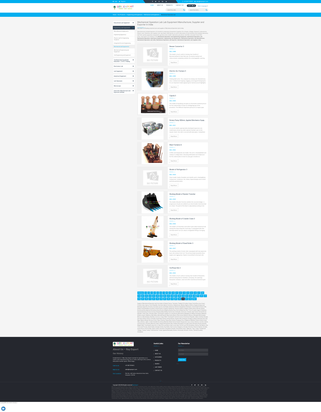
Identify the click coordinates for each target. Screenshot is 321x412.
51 (186, 299)
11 (176, 293)
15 (191, 293)
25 (161, 296)
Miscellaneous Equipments (121, 31)
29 (175, 296)
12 (180, 293)
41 (150, 299)
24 (157, 296)
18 (202, 293)
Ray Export (135, 385)
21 (146, 296)
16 (195, 293)
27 (168, 296)
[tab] (124, 23)
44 (161, 299)
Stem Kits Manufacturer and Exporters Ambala (122, 91)
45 (164, 299)
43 (157, 299)
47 (172, 299)
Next (194, 299)
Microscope (117, 86)
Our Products (121, 14)
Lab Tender (158, 367)
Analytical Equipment (120, 76)
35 (198, 296)
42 (153, 299)
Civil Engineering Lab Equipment (122, 55)
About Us (160, 5)
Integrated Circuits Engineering (122, 43)
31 (183, 296)
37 (205, 296)
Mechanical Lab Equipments (151, 14)
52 (190, 299)
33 (190, 296)
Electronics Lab (118, 66)
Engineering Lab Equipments (134, 14)
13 (184, 293)
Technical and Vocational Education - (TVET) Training (122, 60)
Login (115, 1)
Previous (140, 293)
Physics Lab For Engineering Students (121, 38)
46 (168, 299)
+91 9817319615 (188, 1)
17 (199, 293)
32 (187, 296)
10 (173, 293)
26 (164, 296)
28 (172, 296)
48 (175, 299)
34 (194, 296)
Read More (174, 62)
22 (150, 296)
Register (123, 1)
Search (157, 363)
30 (179, 296)
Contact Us (179, 5)
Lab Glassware (118, 81)
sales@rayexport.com (202, 1)
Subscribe (182, 359)
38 (139, 299)
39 (142, 299)
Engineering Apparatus (120, 34)
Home (152, 5)
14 (188, 293)
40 (146, 299)
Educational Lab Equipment (122, 23)
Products (169, 5)
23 (153, 296)
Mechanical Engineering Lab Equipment (121, 50)
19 (139, 296)
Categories (158, 357)
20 (142, 296)
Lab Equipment (118, 71)
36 (201, 296)
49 (179, 299)
